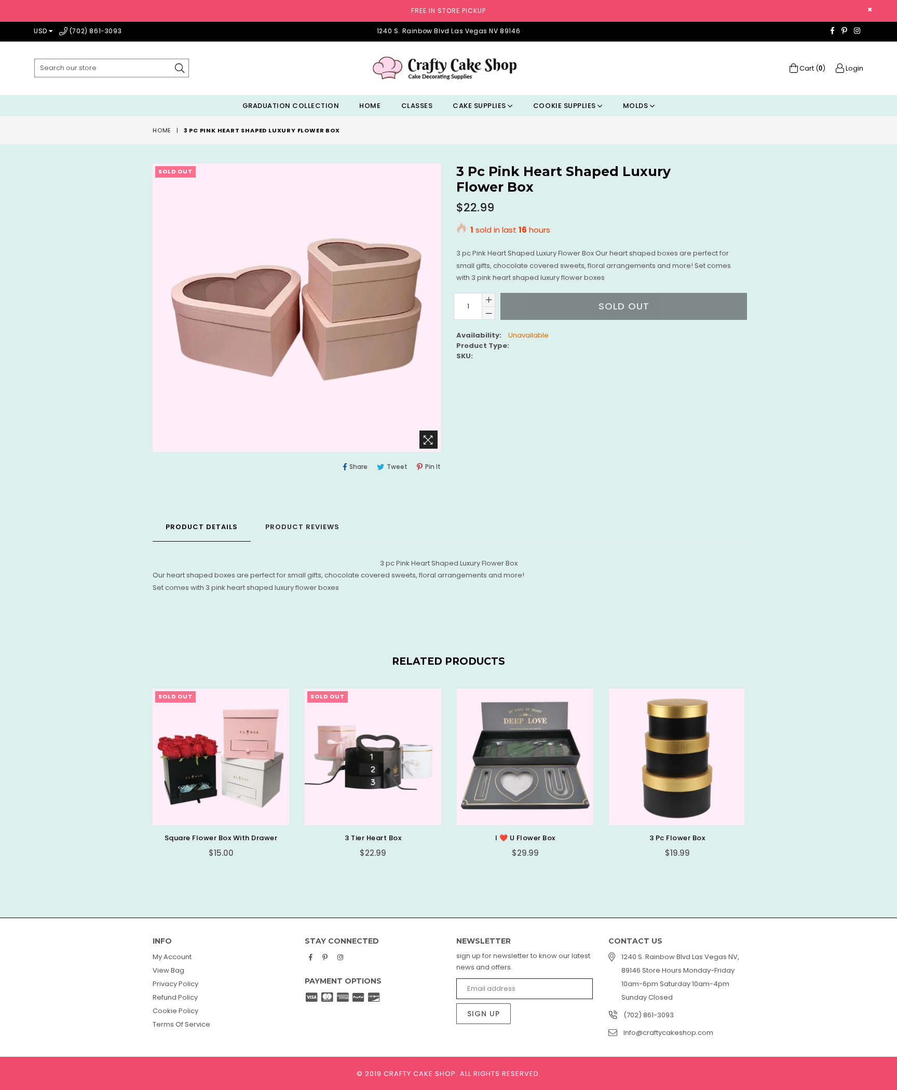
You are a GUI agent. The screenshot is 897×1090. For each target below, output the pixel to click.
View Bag (168, 970)
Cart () (811, 68)
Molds (636, 106)
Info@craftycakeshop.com (668, 1033)
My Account (172, 957)
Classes (417, 106)
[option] (213, 781)
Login (853, 68)
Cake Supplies (480, 106)
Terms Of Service (181, 1024)
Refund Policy (175, 997)
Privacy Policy (175, 984)
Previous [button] (142, 770)
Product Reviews (302, 527)
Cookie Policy (175, 1011)
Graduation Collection (290, 106)
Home (369, 106)
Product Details (202, 527)
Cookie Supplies (565, 106)
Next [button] (755, 770)
